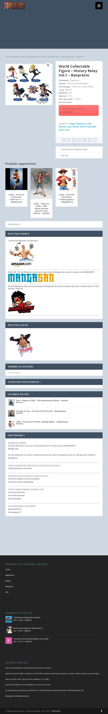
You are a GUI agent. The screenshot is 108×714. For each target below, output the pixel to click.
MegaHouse (9, 575)
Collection (28, 620)
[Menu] (99, 5)
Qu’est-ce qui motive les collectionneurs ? (28, 628)
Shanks (75, 126)
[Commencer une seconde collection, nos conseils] (8, 640)
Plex (6, 592)
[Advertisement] (54, 30)
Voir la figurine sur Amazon (73, 110)
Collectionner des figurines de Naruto (26, 617)
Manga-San (13, 448)
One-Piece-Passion (16, 492)
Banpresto (16, 57)
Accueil (8, 57)
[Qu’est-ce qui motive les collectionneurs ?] (8, 630)
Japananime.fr (14, 509)
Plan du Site (56, 711)
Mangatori (13, 458)
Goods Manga (14, 498)
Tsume (7, 569)
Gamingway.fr (14, 512)
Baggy (72, 123)
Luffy (89, 123)
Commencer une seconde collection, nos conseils (30, 639)
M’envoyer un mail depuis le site (16, 696)
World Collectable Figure (30, 57)
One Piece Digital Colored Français (23, 478)
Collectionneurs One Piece (20, 468)
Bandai (8, 581)
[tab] (79, 149)
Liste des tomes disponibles (20, 482)
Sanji (69, 126)
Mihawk (62, 126)
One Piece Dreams (16, 495)
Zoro (67, 130)
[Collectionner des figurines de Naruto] (8, 619)
